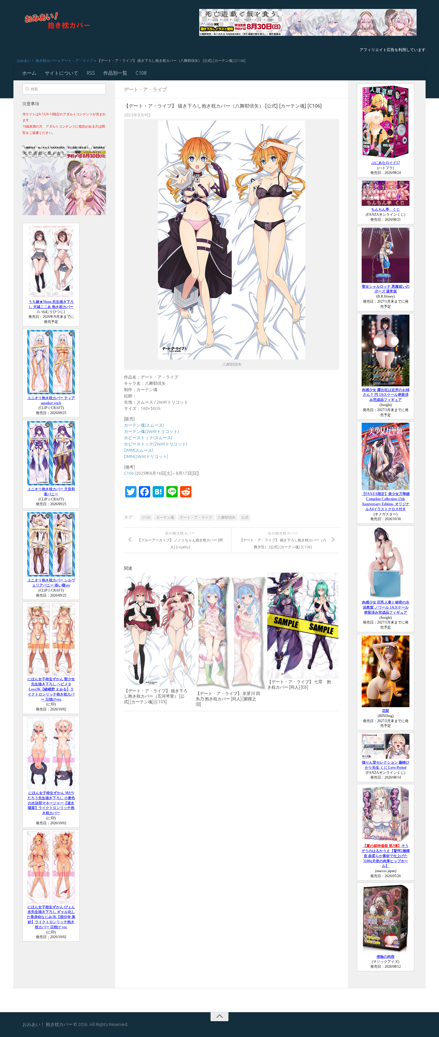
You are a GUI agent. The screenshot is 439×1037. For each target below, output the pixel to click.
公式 (244, 517)
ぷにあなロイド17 (385, 163)
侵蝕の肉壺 (386, 957)
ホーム (29, 73)
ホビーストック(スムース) (148, 437)
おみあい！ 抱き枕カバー (37, 60)
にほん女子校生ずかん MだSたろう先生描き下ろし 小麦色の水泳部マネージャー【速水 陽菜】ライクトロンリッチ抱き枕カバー (51, 803)
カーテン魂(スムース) (144, 425)
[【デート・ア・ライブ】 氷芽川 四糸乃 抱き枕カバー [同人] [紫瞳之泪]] (231, 631)
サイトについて (61, 73)
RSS (91, 73)
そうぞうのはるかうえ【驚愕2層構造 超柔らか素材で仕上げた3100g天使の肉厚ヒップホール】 (385, 856)
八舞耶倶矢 (227, 517)
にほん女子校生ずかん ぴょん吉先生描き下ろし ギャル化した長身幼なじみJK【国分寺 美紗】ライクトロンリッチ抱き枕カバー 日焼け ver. (51, 917)
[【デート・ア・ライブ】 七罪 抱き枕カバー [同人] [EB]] (303, 625)
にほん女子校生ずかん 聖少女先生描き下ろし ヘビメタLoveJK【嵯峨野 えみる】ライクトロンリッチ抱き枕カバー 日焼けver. (51, 689)
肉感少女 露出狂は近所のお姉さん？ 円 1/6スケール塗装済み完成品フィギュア (385, 395)
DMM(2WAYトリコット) (146, 456)
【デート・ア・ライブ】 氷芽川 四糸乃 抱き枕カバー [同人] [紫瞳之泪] (228, 699)
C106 (129, 473)
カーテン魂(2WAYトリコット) (151, 431)
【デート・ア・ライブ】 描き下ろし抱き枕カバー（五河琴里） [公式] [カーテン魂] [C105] (156, 696)
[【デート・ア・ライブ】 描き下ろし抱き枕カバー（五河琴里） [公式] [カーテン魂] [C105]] (159, 630)
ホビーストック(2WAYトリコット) (155, 444)
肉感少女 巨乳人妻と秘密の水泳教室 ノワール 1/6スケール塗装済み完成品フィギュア (385, 607)
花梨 (385, 711)
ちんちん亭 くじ (385, 209)
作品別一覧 (115, 73)
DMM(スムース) (138, 450)
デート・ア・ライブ (77, 60)
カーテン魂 (165, 517)
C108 (141, 73)
